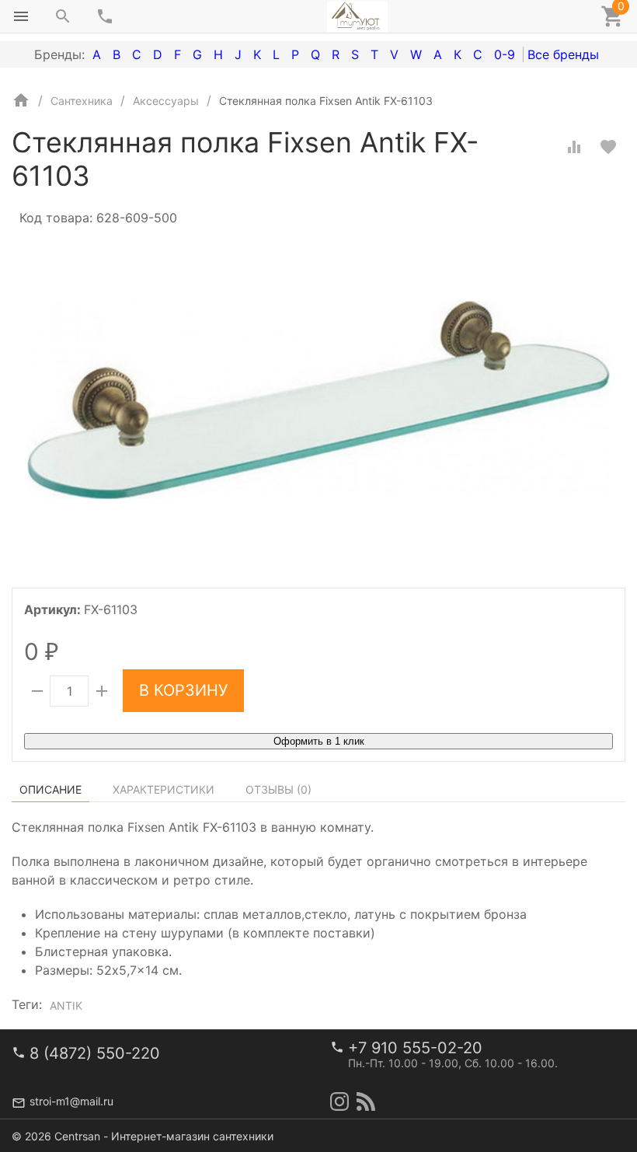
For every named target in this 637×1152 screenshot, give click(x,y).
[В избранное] (608, 147)
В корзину (183, 690)
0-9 (504, 54)
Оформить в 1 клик (318, 741)
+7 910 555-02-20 (415, 1048)
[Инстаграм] (339, 1101)
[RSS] (366, 1101)
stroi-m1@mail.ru (71, 1101)
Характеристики (163, 789)
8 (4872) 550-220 (95, 1053)
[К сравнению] (574, 147)
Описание (50, 789)
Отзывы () (278, 789)
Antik (66, 1005)
